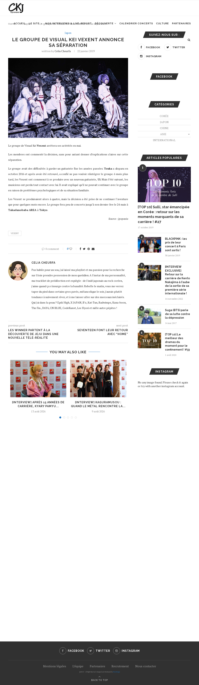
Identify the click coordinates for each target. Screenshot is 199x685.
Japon (68, 33)
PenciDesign (116, 672)
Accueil (20, 23)
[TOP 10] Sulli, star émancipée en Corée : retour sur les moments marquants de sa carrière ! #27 (163, 214)
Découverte (104, 23)
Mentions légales (54, 666)
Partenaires (181, 23)
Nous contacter (145, 666)
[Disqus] (68, 474)
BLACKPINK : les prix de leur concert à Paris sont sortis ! (176, 244)
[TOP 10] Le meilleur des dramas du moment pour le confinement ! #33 (177, 342)
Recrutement (120, 666)
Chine (164, 128)
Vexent (15, 233)
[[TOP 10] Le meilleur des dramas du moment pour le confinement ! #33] (149, 340)
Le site (34, 23)
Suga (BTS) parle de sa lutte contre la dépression (177, 314)
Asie (163, 134)
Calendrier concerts (136, 23)
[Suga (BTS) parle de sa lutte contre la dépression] (149, 316)
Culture (162, 23)
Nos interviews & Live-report (68, 23)
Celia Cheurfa (63, 51)
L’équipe (77, 666)
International (164, 140)
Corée (164, 116)
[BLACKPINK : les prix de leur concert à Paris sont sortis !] (149, 245)
